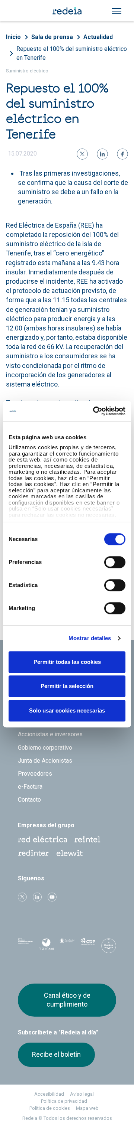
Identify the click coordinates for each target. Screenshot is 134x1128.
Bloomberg (108, 948)
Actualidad (98, 36)
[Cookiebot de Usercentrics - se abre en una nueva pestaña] (94, 411)
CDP (87, 946)
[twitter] (82, 154)
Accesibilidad (49, 1094)
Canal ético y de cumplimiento (67, 999)
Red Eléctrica (42, 839)
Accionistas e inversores (50, 734)
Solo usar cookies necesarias (67, 710)
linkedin (37, 897)
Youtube (52, 897)
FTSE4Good (46, 947)
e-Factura (30, 786)
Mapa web (87, 1108)
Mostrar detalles (89, 638)
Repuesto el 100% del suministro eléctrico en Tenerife (71, 53)
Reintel (87, 839)
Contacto (29, 799)
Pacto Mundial (67, 946)
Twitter (22, 897)
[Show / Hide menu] (116, 11)
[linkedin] (102, 154)
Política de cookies (49, 1108)
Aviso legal (82, 1094)
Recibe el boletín (56, 1054)
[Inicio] (67, 10)
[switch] (114, 562)
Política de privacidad (64, 1101)
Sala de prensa (52, 36)
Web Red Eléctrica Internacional (33, 853)
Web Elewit (70, 853)
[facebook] (122, 154)
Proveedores (35, 773)
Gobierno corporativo (45, 747)
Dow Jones (25, 946)
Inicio (13, 36)
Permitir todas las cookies (67, 662)
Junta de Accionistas (45, 760)
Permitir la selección (67, 686)
